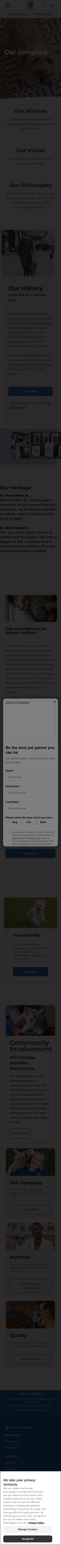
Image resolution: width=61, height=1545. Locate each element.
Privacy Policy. (36, 1522)
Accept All (28, 1538)
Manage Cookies (27, 1529)
